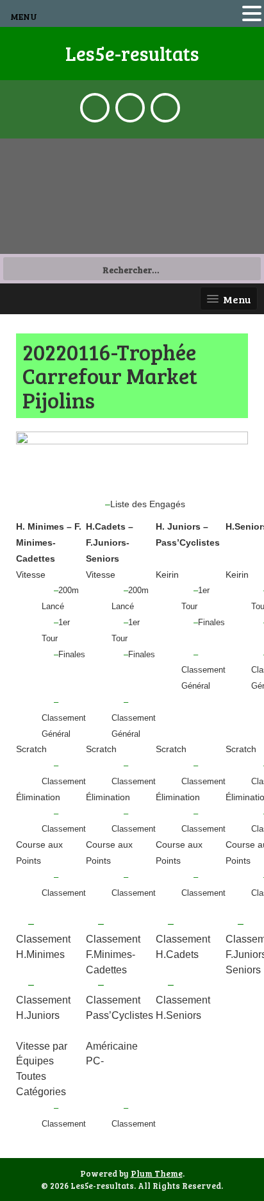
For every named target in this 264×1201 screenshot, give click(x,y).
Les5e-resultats (132, 53)
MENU (23, 16)
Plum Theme (157, 1173)
